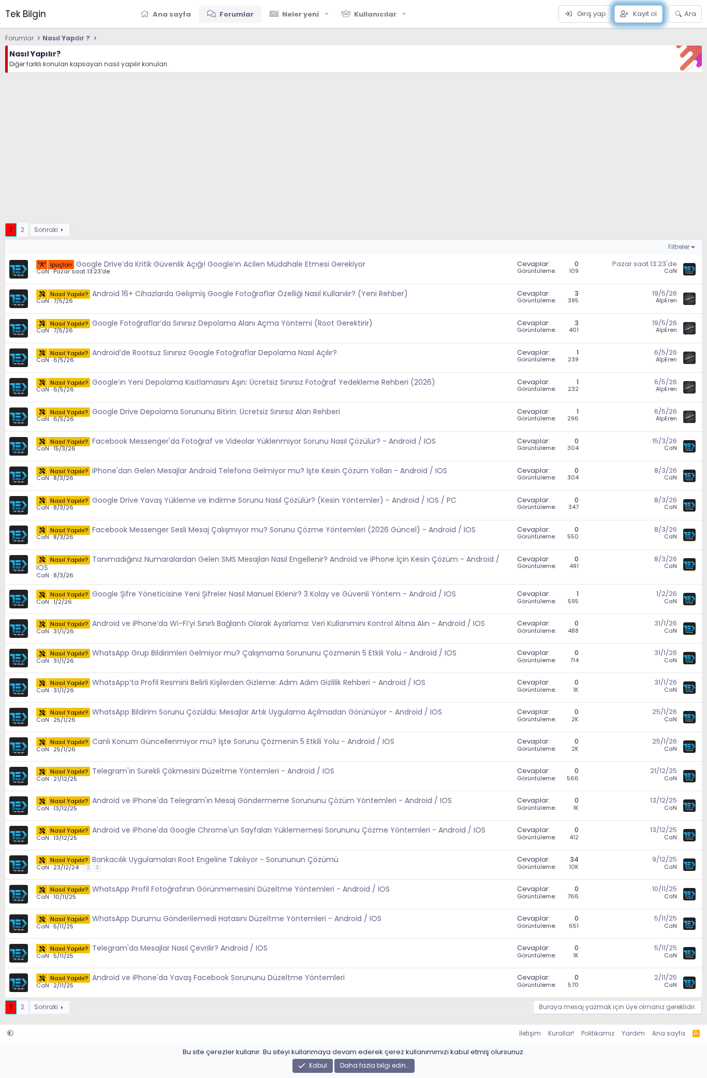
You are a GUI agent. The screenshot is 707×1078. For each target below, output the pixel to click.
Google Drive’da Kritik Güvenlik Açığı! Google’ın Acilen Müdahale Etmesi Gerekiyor (220, 264)
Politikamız (597, 1033)
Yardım (633, 1033)
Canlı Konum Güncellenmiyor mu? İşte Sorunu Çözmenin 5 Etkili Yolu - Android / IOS (243, 741)
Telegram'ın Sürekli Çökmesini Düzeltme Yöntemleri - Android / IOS (213, 771)
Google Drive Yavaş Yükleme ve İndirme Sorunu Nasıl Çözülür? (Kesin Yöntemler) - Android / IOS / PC (274, 500)
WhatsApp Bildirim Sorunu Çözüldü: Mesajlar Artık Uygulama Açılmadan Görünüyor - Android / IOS (267, 712)
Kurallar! (561, 1033)
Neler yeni (300, 14)
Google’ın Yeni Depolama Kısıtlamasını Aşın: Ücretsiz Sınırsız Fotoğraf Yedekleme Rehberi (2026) (263, 382)
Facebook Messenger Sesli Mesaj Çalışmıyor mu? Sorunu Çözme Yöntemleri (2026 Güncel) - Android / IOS (284, 530)
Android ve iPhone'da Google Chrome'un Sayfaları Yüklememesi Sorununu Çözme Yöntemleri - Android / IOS (288, 830)
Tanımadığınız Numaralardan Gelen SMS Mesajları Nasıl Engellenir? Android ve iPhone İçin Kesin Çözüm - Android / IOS (267, 563)
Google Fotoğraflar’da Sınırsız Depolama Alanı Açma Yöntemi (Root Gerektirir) (232, 323)
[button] (326, 14)
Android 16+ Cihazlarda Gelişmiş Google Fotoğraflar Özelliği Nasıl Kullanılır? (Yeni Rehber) (250, 293)
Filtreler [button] (678, 247)
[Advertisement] (315, 150)
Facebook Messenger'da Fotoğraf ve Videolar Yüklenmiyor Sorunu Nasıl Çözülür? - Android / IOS (264, 441)
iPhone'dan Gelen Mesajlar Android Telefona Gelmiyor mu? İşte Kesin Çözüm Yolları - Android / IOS (269, 470)
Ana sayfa (172, 14)
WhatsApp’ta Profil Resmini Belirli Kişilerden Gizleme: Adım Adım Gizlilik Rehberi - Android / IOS (258, 682)
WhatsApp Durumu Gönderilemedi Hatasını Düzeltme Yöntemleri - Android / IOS (236, 918)
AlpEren (666, 300)
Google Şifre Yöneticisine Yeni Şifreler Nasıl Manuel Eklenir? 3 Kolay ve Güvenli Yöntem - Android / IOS (274, 594)
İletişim (530, 1033)
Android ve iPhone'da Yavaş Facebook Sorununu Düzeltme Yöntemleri (218, 977)
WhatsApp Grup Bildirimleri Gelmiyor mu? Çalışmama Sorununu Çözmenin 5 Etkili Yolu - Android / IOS (274, 653)
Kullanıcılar (375, 14)
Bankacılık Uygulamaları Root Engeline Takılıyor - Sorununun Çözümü (215, 859)
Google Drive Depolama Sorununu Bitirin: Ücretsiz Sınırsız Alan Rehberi (216, 411)
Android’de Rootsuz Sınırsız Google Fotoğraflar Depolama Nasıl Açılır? (214, 352)
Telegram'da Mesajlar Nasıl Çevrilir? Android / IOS (180, 948)
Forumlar (236, 14)
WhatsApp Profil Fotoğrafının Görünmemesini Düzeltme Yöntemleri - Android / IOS (241, 889)
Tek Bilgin (25, 14)
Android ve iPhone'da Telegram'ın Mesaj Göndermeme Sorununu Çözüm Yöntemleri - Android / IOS (272, 800)
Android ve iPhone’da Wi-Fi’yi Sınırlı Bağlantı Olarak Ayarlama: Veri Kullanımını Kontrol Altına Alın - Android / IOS (288, 623)
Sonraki (46, 229)
